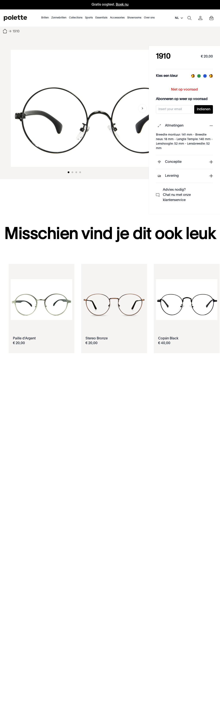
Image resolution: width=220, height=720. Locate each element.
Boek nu (122, 4)
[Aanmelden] (200, 18)
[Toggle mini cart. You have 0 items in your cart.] (211, 18)
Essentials (101, 18)
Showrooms (134, 18)
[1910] (99, 108)
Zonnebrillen (58, 18)
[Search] (189, 18)
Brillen (45, 18)
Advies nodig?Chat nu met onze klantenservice (177, 195)
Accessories (117, 18)
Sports (89, 18)
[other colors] (192, 76)
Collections (75, 18)
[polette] (15, 18)
